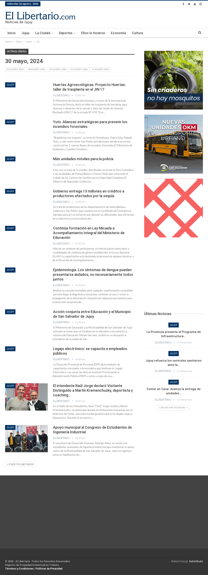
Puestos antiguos (21, 464)
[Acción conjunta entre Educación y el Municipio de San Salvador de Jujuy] (26, 323)
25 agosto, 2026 (15, 69)
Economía (118, 33)
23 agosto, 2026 (57, 69)
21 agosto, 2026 (100, 69)
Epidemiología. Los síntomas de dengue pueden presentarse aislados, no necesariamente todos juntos (93, 274)
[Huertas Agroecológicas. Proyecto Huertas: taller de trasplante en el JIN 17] (26, 96)
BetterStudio (196, 561)
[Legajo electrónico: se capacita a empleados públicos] (26, 360)
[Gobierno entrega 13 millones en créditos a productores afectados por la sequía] (26, 202)
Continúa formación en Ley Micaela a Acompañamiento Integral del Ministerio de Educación (89, 233)
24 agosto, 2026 (36, 69)
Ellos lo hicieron (93, 33)
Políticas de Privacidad (49, 568)
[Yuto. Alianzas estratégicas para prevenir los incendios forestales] (26, 133)
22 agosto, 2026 (79, 69)
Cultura (137, 33)
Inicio (12, 33)
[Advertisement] (173, 275)
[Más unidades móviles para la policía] (26, 170)
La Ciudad (42, 33)
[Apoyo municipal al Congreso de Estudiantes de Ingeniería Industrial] (26, 438)
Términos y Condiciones (19, 568)
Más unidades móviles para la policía (83, 159)
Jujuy (25, 33)
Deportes (66, 33)
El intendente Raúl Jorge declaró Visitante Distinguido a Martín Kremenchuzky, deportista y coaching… (93, 390)
